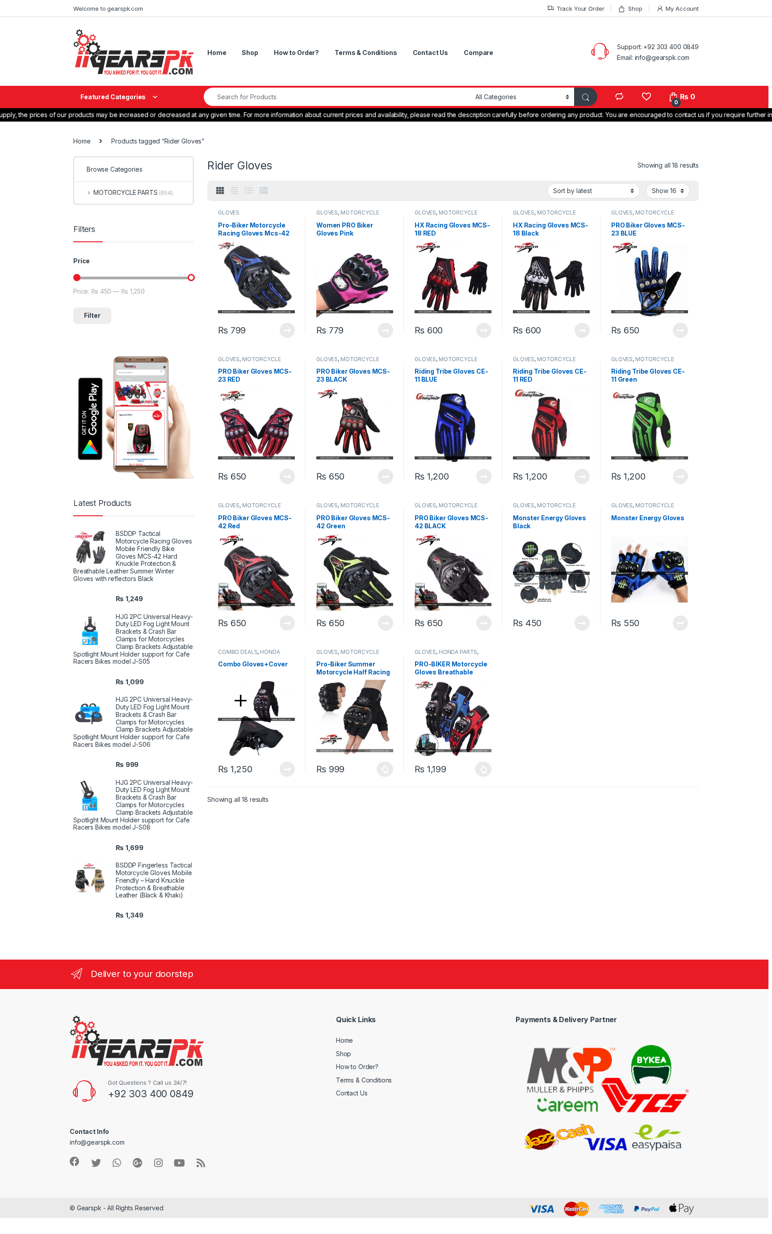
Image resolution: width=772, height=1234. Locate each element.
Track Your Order (580, 8)
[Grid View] (220, 191)
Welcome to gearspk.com (108, 8)
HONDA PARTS (458, 652)
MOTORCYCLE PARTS (133, 192)
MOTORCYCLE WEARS (347, 215)
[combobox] (337, 97)
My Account (682, 8)
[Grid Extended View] (234, 191)
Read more (287, 330)
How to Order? (296, 52)
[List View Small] (264, 191)
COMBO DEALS (237, 652)
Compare (478, 52)
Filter (92, 315)
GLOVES (228, 212)
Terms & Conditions (366, 52)
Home (216, 52)
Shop (635, 8)
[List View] (249, 191)
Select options (382, 769)
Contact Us (431, 52)
